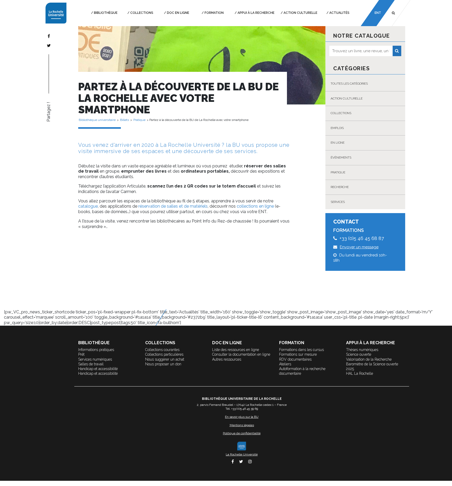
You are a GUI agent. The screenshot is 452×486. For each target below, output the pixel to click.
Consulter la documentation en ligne (241, 354)
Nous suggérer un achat (164, 359)
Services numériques (95, 359)
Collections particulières (164, 354)
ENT (377, 13)
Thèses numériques (362, 350)
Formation (214, 13)
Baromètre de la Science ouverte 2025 (372, 366)
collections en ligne (255, 206)
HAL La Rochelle (359, 373)
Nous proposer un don (163, 364)
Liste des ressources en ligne (235, 350)
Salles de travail (91, 364)
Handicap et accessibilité (98, 369)
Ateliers (285, 364)
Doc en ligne (178, 13)
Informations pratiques (96, 350)
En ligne (337, 142)
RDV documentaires (295, 359)
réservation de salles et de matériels (173, 206)
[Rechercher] (397, 51)
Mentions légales (242, 425)
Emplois (337, 128)
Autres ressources (226, 359)
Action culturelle (300, 13)
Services (338, 202)
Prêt (81, 354)
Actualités (339, 13)
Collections (141, 13)
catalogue (88, 206)
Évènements (341, 157)
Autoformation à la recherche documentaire (302, 371)
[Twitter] (48, 45)
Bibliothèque (105, 13)
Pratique (338, 172)
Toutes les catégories (349, 83)
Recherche (340, 187)
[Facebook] (49, 36)
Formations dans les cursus (301, 350)
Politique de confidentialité (242, 433)
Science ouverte (358, 354)
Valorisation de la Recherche (369, 359)
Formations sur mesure (298, 354)
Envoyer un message (359, 247)
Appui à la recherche (256, 13)
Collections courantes (162, 350)
